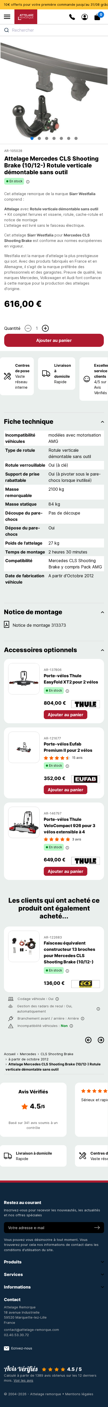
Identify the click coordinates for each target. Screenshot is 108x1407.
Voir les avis (23, 1380)
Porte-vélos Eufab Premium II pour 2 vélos (68, 747)
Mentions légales (79, 1394)
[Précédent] (88, 1040)
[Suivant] (101, 1040)
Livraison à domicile (62, 370)
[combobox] (54, 30)
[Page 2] (39, 138)
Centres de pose (22, 368)
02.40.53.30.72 (16, 1335)
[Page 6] (68, 138)
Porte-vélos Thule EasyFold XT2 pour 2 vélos (71, 679)
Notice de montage (33, 612)
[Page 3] (46, 138)
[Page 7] (76, 138)
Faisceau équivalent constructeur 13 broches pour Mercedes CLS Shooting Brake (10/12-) (69, 952)
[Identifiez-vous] (85, 17)
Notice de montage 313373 (39, 625)
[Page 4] (54, 138)
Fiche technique (28, 421)
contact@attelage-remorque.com (31, 1329)
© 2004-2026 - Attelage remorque (33, 1394)
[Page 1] (32, 138)
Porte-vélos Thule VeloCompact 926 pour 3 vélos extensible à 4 (69, 825)
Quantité (12, 328)
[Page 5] (61, 138)
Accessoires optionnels (40, 650)
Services (13, 1274)
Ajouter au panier (54, 340)
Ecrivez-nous (21, 1348)
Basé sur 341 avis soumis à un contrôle (33, 1125)
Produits (12, 1261)
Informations (17, 1287)
